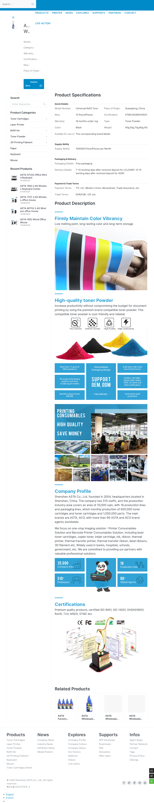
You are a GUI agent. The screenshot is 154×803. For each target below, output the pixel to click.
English (10, 794)
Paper (13, 148)
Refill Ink (15, 130)
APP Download (107, 740)
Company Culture (77, 744)
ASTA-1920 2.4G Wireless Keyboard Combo (33, 187)
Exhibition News (46, 748)
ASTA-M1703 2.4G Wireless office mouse (33, 210)
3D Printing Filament (21, 142)
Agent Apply (136, 740)
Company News (45, 740)
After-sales (105, 755)
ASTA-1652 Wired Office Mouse (33, 221)
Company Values (77, 748)
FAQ (101, 748)
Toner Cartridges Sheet (19, 767)
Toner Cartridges (19, 118)
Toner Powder (18, 136)
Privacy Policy (137, 755)
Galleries (73, 755)
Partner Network (138, 744)
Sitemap (134, 759)
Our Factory (74, 751)
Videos (71, 759)
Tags (132, 751)
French (10, 797)
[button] (13, 17)
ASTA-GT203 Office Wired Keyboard (33, 176)
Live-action (74, 763)
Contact (134, 748)
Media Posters (45, 751)
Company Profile (77, 740)
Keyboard (15, 154)
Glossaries (104, 751)
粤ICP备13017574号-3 (18, 786)
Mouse (14, 160)
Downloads (105, 744)
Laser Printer (17, 124)
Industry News (45, 744)
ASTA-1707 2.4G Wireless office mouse (33, 198)
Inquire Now (31, 84)
